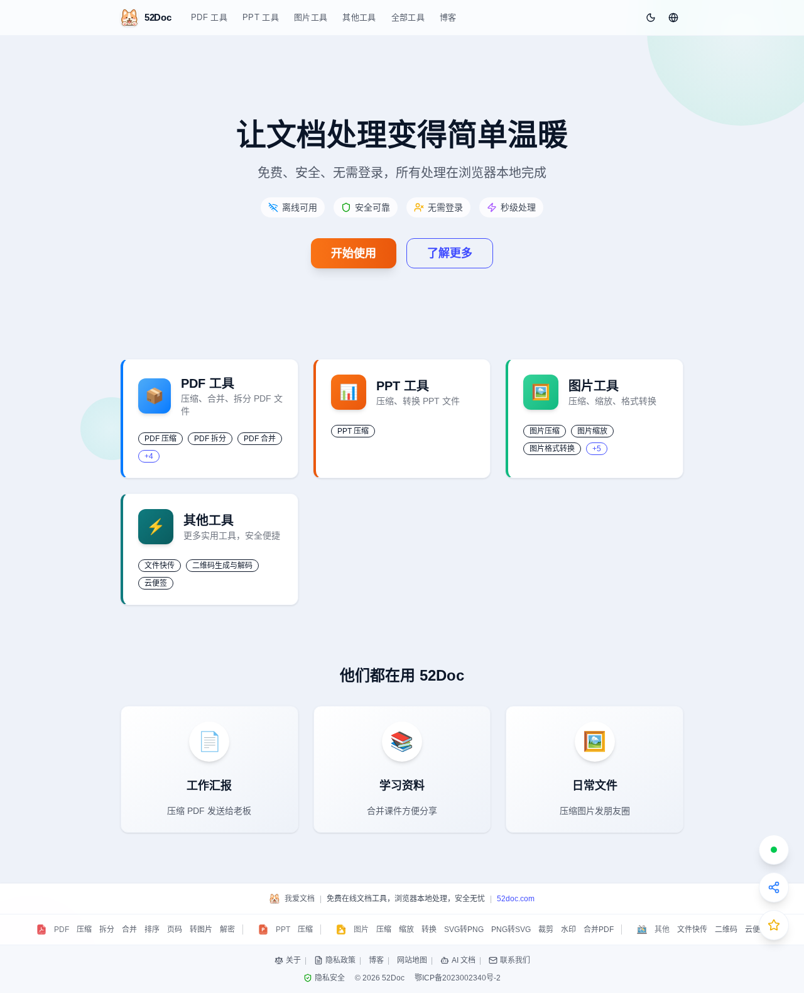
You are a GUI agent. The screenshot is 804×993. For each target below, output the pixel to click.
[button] (673, 18)
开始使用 (353, 253)
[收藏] (774, 925)
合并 (129, 929)
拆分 (106, 929)
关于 (293, 960)
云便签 (756, 929)
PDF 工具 (209, 17)
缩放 (406, 929)
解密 (227, 929)
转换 (429, 929)
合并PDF (599, 929)
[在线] (774, 850)
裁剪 (545, 929)
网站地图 (412, 960)
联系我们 (515, 960)
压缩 (84, 929)
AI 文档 (463, 960)
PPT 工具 (260, 17)
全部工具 (408, 17)
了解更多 (449, 253)
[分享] (774, 887)
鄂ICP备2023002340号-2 (458, 978)
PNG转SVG (511, 929)
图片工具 (310, 17)
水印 (568, 929)
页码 (174, 929)
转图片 (201, 929)
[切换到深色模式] (651, 18)
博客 (448, 17)
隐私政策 (340, 960)
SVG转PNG (464, 929)
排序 (152, 929)
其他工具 (359, 17)
